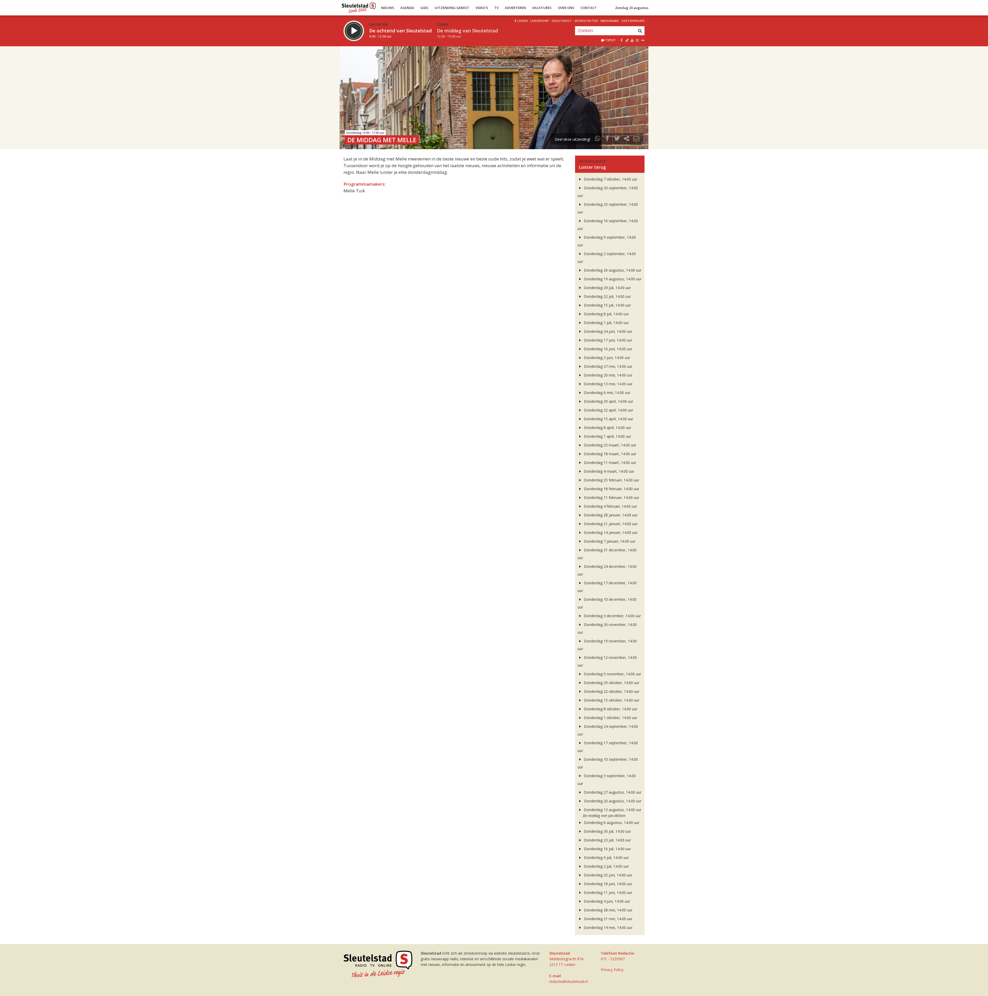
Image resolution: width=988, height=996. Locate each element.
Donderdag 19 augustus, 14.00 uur (612, 278)
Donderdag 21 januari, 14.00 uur (610, 523)
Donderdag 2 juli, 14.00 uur (606, 866)
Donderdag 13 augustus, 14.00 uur (612, 809)
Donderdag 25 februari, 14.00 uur (611, 480)
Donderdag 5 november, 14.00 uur (612, 673)
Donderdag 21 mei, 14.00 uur (607, 918)
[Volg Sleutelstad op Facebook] (621, 40)
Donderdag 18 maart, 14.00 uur (609, 453)
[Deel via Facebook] (607, 139)
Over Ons (566, 7)
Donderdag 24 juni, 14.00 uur (607, 331)
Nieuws (387, 7)
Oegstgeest (562, 21)
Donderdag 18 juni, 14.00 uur (607, 883)
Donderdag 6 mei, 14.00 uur (606, 392)
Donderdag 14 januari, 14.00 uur (610, 532)
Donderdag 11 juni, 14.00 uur (607, 892)
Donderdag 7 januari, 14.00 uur (609, 541)
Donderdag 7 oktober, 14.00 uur (610, 179)
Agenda (407, 7)
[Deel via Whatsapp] (597, 139)
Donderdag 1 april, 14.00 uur (607, 436)
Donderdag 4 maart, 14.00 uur (608, 471)
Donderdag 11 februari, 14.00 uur (611, 497)
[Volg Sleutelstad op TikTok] (627, 40)
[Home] (358, 6)
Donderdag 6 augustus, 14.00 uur (611, 822)
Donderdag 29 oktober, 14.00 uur (611, 682)
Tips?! (610, 40)
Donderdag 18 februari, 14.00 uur (611, 488)
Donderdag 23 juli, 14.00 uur (607, 840)
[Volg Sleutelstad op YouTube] (632, 40)
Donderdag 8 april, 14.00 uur (607, 427)
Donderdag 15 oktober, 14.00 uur (611, 700)
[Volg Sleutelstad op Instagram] (637, 40)
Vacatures (542, 7)
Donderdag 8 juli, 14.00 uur (606, 313)
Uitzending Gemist (452, 7)
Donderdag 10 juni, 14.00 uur (607, 348)
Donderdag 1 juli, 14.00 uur (606, 322)
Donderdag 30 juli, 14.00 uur (607, 831)
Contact (588, 7)
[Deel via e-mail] (636, 139)
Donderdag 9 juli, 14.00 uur (606, 857)
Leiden (522, 21)
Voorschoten (586, 21)
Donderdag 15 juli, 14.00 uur (607, 305)
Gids (424, 7)
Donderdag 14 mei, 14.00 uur (607, 927)
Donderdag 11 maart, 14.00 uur (609, 462)
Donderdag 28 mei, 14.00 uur (607, 910)
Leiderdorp (540, 21)
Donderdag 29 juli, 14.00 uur (607, 287)
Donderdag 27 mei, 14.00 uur (607, 366)
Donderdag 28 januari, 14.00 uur (610, 515)
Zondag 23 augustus (631, 7)
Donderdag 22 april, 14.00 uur (608, 410)
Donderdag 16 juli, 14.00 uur (607, 848)
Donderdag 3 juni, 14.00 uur (606, 357)
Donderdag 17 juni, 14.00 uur (607, 340)
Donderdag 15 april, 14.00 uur (608, 418)
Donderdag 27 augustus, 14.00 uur (612, 792)
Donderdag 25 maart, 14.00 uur (609, 445)
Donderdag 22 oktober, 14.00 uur (611, 691)
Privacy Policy (612, 969)
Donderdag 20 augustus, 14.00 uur (612, 800)
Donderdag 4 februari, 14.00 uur (610, 506)
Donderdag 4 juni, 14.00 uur (606, 901)
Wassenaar (610, 21)
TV (496, 7)
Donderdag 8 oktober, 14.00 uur (610, 708)
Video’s (481, 7)
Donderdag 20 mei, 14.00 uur (607, 375)
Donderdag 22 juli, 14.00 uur (607, 296)
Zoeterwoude (633, 21)
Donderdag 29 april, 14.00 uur (608, 401)
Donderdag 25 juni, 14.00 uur (607, 875)
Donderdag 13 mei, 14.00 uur (607, 383)
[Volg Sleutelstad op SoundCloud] (642, 40)
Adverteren (515, 7)
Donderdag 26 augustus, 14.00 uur (612, 270)
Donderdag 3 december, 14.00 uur (612, 615)
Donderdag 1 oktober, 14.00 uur (610, 717)
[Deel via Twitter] (617, 139)
